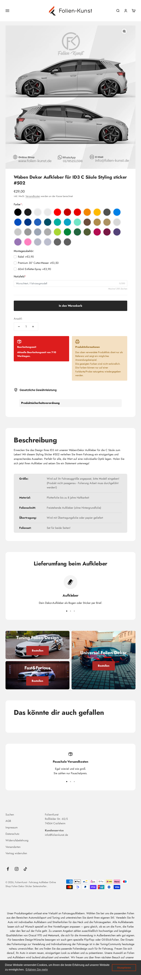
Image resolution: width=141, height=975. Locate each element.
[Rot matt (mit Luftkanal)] (77, 212)
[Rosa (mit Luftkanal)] (28, 242)
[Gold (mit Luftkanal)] (97, 222)
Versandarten (13, 847)
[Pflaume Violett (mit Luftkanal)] (107, 232)
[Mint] (77, 222)
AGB (8, 821)
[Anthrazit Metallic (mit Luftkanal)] (107, 212)
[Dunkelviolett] (117, 232)
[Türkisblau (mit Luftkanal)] (67, 222)
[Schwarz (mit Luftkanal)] (18, 212)
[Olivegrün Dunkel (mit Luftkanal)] (87, 232)
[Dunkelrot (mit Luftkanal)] (67, 212)
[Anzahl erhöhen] (33, 326)
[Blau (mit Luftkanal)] (18, 222)
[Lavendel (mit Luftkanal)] (18, 242)
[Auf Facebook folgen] (8, 869)
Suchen (10, 815)
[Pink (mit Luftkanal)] (97, 232)
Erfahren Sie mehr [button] (37, 969)
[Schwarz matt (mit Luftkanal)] (28, 212)
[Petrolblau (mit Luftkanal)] (48, 222)
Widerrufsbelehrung (17, 840)
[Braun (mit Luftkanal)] (87, 222)
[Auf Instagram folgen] (16, 869)
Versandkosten (32, 196)
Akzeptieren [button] (124, 967)
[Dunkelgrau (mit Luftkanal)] (28, 232)
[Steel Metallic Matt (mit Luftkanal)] (67, 242)
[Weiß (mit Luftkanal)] (38, 212)
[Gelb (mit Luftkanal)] (97, 212)
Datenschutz (12, 834)
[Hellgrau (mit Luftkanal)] (117, 222)
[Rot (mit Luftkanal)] (57, 212)
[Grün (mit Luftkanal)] (67, 232)
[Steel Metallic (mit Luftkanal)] (57, 242)
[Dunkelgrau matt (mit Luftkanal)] (48, 232)
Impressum (12, 827)
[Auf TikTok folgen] (25, 869)
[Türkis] (57, 222)
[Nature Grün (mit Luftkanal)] (57, 232)
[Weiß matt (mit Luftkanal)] (48, 212)
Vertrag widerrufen (16, 853)
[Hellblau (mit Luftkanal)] (117, 212)
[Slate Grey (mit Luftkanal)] (38, 232)
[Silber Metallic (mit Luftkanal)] (38, 242)
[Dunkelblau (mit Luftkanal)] (28, 222)
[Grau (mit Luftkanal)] (18, 232)
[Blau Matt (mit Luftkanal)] (38, 222)
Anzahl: (18, 319)
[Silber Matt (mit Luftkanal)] (48, 242)
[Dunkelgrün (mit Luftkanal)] (77, 232)
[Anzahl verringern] (19, 326)
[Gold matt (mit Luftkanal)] (107, 222)
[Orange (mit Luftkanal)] (87, 212)
